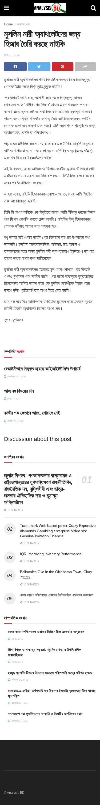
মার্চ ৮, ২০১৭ (12, 55)
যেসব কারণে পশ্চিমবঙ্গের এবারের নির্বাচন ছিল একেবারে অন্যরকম (56, 595)
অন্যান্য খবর (23, 24)
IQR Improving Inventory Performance (51, 554)
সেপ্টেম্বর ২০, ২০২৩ (16, 376)
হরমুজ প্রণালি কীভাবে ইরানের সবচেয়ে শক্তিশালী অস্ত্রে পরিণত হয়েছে (50, 673)
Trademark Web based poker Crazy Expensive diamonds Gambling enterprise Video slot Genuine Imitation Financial (58, 530)
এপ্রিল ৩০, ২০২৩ (14, 420)
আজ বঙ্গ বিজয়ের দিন (19, 391)
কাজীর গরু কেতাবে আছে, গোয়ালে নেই (32, 413)
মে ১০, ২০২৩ (12, 398)
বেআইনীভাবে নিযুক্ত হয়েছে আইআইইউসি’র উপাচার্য (42, 368)
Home (8, 24)
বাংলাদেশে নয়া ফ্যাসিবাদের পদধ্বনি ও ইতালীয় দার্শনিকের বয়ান (45, 714)
